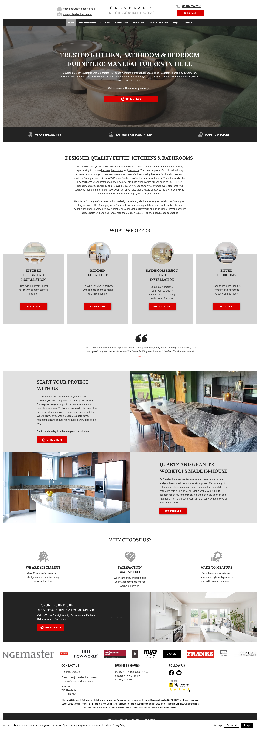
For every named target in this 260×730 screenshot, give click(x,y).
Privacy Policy (118, 725)
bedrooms (133, 170)
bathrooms (117, 170)
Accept (247, 725)
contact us (172, 212)
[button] (190, 13)
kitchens (105, 170)
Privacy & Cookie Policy (129, 720)
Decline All (232, 725)
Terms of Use (111, 720)
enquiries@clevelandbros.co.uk (79, 8)
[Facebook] (171, 672)
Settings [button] (218, 725)
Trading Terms (148, 720)
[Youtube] (179, 672)
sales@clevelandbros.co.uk (77, 14)
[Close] (256, 725)
